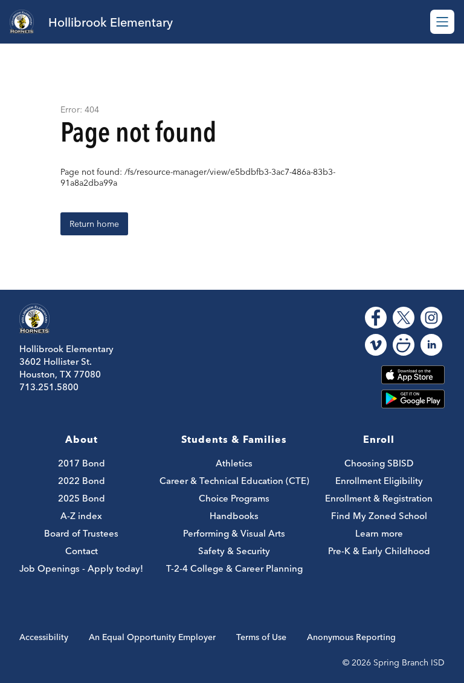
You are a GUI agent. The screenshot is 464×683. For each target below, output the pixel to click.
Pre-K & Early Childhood (379, 551)
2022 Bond (81, 480)
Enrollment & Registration (379, 498)
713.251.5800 (49, 387)
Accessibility (43, 637)
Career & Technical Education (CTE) (234, 480)
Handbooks (234, 515)
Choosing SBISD (378, 463)
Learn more (379, 533)
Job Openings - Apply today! (81, 568)
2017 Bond (81, 463)
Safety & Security (234, 551)
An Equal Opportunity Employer (152, 637)
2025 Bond (81, 498)
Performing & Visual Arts (234, 533)
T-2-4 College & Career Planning (234, 568)
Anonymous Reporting (351, 637)
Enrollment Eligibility (379, 480)
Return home (94, 223)
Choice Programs (234, 498)
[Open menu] (442, 22)
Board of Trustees (81, 533)
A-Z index (81, 515)
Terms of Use (261, 637)
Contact (81, 551)
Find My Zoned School (379, 515)
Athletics (234, 463)
